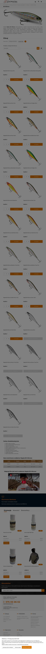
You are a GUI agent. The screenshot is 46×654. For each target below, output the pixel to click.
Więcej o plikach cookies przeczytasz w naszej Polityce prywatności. (15, 644)
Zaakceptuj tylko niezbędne (8, 647)
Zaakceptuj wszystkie (27, 647)
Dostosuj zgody (18, 647)
